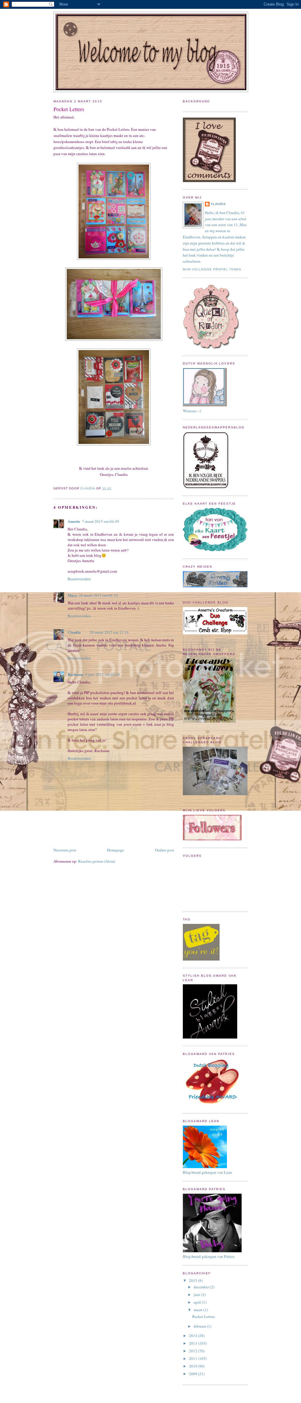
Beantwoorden (79, 578)
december (202, 1287)
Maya (72, 595)
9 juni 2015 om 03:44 (102, 674)
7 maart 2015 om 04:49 (100, 521)
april (198, 1302)
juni (197, 1294)
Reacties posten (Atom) (96, 861)
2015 (193, 1280)
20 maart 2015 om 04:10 (98, 595)
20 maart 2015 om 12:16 (109, 632)
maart (198, 1309)
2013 (193, 1343)
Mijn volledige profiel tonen (212, 269)
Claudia (74, 632)
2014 (193, 1335)
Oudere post (164, 850)
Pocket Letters (203, 1316)
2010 (193, 1366)
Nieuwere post (64, 850)
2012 (193, 1350)
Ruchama (75, 674)
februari (200, 1326)
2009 (193, 1373)
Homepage (115, 850)
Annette (74, 521)
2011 (193, 1358)
